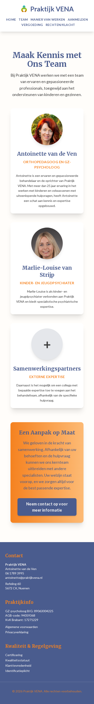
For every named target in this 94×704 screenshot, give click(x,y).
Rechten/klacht (60, 25)
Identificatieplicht (17, 671)
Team (23, 19)
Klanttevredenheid (18, 665)
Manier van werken (48, 19)
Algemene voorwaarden (21, 627)
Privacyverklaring (16, 632)
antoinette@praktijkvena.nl (23, 577)
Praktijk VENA (52, 9)
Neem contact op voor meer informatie (47, 506)
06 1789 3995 (14, 573)
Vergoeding (32, 25)
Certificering (14, 655)
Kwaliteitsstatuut (17, 660)
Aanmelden (78, 19)
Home (11, 19)
